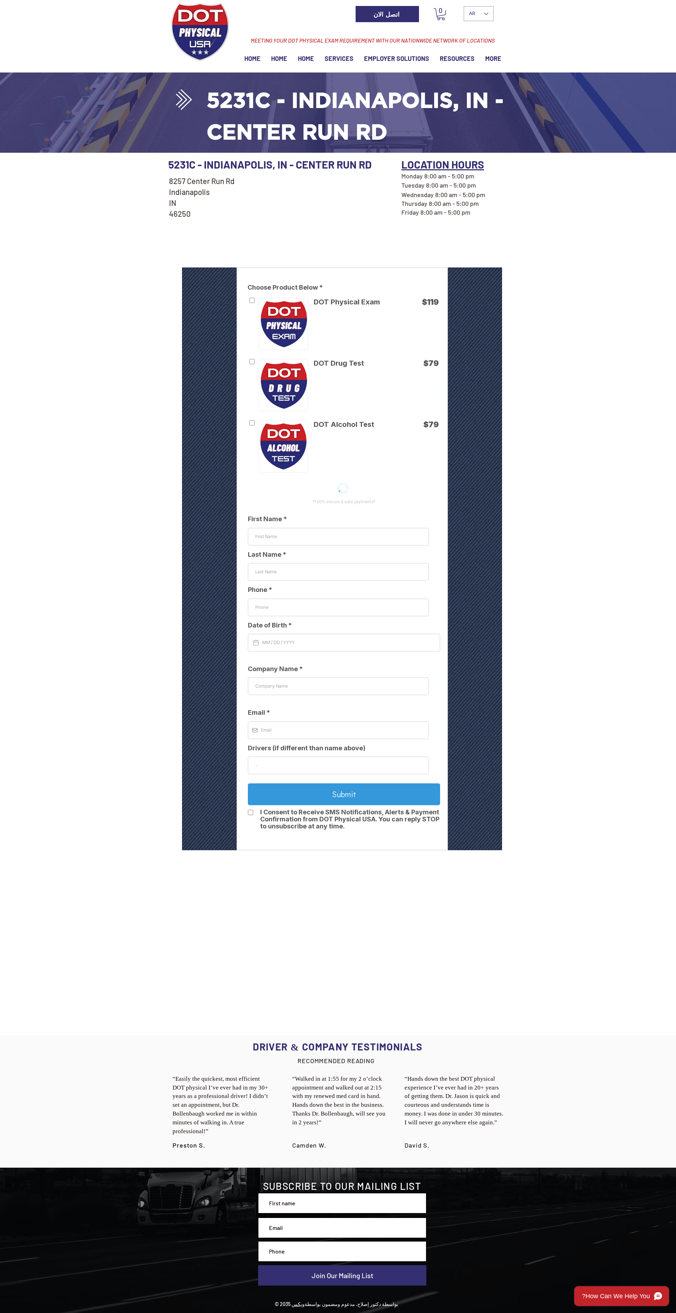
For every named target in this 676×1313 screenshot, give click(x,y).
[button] (441, 14)
